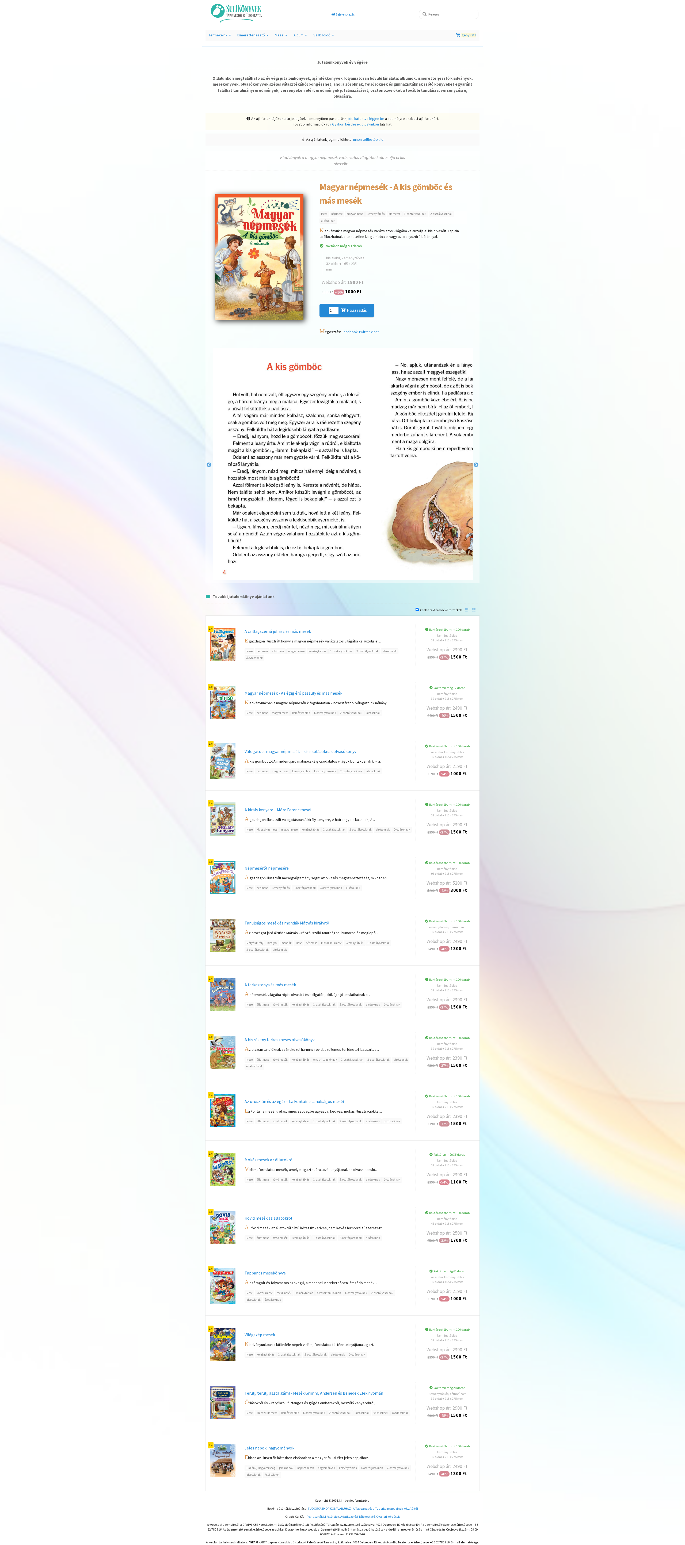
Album (301, 37)
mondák (286, 943)
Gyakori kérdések (388, 1516)
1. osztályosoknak (415, 214)
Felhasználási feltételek (323, 1516)
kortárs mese (265, 1293)
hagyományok (326, 1468)
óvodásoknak (254, 658)
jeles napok (286, 1468)
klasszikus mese (267, 829)
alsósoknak (328, 221)
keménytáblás (376, 214)
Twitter (364, 331)
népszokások (305, 1468)
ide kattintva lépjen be (366, 118)
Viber (375, 331)
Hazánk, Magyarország (260, 1468)
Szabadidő (324, 37)
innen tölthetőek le (368, 139)
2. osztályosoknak (441, 214)
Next (476, 465)
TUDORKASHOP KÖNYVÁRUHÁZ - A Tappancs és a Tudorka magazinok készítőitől (363, 1508)
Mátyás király (254, 943)
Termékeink (221, 37)
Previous (209, 465)
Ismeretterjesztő (253, 37)
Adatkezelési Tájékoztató (357, 1516)
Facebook (350, 331)
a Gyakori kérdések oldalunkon (354, 124)
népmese (336, 214)
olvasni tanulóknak (325, 1059)
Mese (282, 37)
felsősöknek (381, 1413)
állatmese (278, 651)
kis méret (394, 214)
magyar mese (355, 214)
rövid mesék (280, 1004)
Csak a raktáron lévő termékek (441, 610)
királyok (272, 943)
